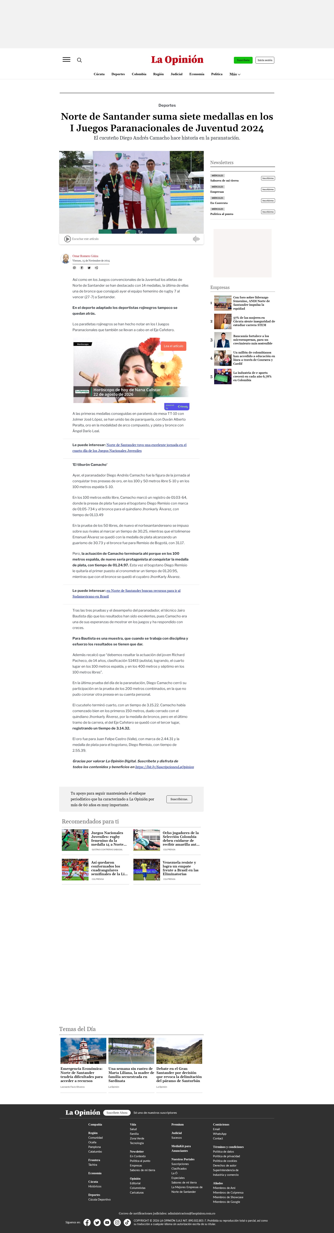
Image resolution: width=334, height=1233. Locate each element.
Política (216, 74)
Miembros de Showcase (228, 1197)
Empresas (136, 1165)
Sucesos (176, 1137)
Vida (133, 1124)
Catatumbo (95, 1151)
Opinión (135, 1178)
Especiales (178, 1178)
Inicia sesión (265, 60)
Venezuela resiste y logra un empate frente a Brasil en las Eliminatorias (181, 868)
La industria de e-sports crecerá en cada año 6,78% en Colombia (252, 376)
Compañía (95, 1124)
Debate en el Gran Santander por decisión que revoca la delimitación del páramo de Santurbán (179, 1075)
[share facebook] (82, 268)
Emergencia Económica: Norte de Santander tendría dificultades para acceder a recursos (81, 1075)
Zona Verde (137, 1138)
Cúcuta (99, 74)
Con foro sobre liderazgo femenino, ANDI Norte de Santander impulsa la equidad (251, 303)
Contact (218, 1138)
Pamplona (94, 1147)
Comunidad (95, 1137)
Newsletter (137, 1151)
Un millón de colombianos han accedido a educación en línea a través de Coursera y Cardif (254, 358)
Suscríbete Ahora (117, 1112)
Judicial (176, 74)
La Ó (174, 1173)
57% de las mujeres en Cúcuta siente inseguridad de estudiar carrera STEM (254, 321)
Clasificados (179, 1168)
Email (216, 1129)
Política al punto (140, 1161)
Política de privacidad (226, 1156)
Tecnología (137, 1143)
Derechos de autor (224, 1165)
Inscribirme (268, 178)
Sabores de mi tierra (142, 1170)
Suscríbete (243, 60)
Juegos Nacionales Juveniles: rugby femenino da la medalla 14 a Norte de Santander (107, 839)
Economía (196, 74)
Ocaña (92, 1142)
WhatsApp (219, 1133)
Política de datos (223, 1151)
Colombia (139, 74)
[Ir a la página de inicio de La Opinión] (177, 60)
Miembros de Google (226, 1202)
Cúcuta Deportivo (99, 1199)
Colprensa (169, 849)
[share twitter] (89, 268)
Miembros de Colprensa (228, 1192)
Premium (177, 1124)
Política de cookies (225, 1161)
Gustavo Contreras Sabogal (107, 849)
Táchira (92, 1164)
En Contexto (138, 1156)
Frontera (94, 1160)
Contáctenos (221, 1124)
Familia (134, 1133)
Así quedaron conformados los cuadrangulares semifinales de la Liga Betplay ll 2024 (109, 868)
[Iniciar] (67, 239)
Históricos (94, 1186)
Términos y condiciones (228, 1147)
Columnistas (138, 1188)
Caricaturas (137, 1192)
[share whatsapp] (74, 268)
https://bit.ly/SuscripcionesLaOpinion (164, 767)
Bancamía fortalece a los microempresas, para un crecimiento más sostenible (252, 339)
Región (158, 74)
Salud (133, 1129)
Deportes (118, 74)
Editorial (135, 1183)
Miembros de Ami (224, 1188)
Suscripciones (180, 1164)
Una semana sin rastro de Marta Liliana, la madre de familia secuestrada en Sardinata (131, 1075)
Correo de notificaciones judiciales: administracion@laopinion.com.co (167, 1213)
